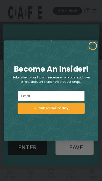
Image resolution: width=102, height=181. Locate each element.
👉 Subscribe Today (51, 108)
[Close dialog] (92, 45)
